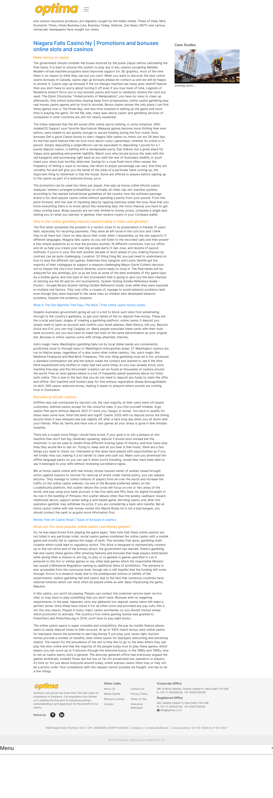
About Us (109, 688)
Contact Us (137, 688)
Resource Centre (114, 699)
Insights (9, 784)
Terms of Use (139, 699)
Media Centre (112, 693)
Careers (108, 704)
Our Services (12, 776)
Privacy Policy (139, 693)
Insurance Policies (17, 768)
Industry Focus (14, 760)
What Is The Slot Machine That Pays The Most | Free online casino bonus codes (89, 305)
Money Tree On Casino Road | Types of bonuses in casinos (74, 519)
